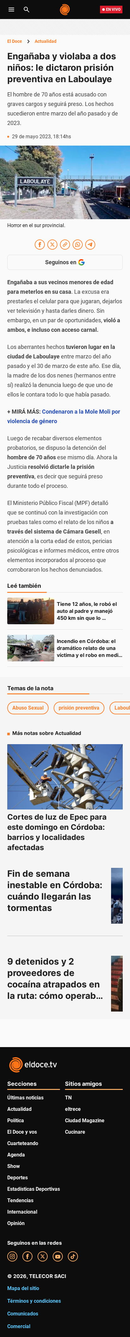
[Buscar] (26, 9)
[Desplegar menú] (11, 9)
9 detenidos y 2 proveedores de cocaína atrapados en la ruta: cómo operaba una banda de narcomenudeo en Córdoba (55, 995)
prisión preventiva (79, 708)
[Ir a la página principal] (65, 9)
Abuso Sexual (28, 708)
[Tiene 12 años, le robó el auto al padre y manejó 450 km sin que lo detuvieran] (30, 611)
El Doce (14, 41)
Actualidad (45, 41)
